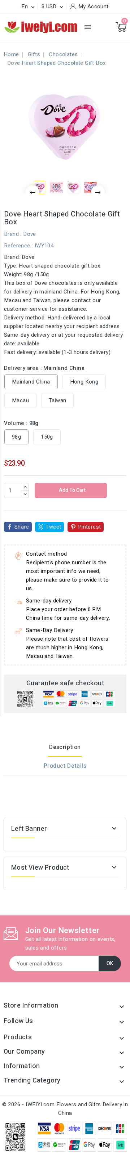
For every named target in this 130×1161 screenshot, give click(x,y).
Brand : (13, 234)
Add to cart (72, 490)
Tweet (53, 527)
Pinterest (89, 527)
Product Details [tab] (65, 766)
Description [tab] (65, 747)
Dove (29, 234)
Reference (17, 246)
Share (21, 527)
